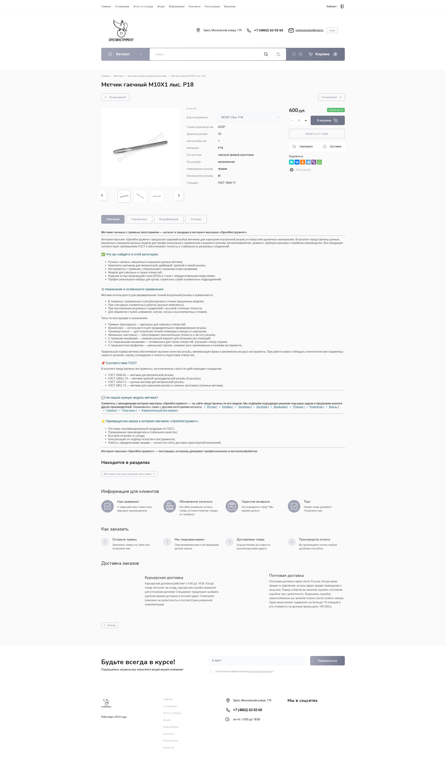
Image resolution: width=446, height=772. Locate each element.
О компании (122, 6)
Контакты (195, 6)
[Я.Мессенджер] (291, 162)
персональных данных (260, 671)
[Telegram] (308, 162)
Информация (176, 6)
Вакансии (229, 6)
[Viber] (313, 162)
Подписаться (327, 660)
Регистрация (212, 6)
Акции (161, 6)
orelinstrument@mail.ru (309, 30)
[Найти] (266, 54)
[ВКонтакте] (297, 162)
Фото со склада (143, 6)
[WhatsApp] (319, 162)
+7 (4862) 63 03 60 (268, 30)
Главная (106, 6)
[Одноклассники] (302, 162)
